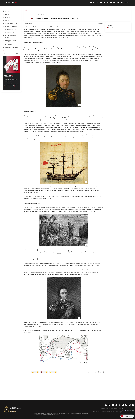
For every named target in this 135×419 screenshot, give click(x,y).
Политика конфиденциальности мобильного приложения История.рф (108, 410)
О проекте (121, 414)
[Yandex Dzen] (114, 2)
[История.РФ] (11, 3)
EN (122, 2)
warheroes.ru (120, 411)
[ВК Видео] (101, 2)
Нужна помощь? (128, 416)
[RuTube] (104, 2)
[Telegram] (94, 2)
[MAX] (91, 2)
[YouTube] (107, 2)
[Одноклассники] (111, 2)
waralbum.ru (120, 412)
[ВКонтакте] (97, 2)
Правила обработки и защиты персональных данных (112, 408)
